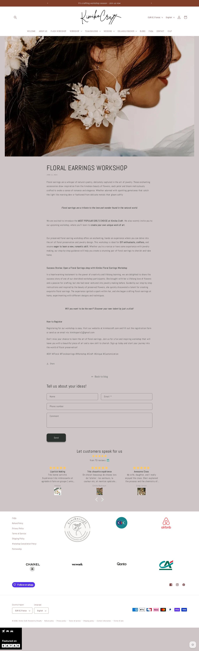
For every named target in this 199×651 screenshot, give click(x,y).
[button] (15, 17)
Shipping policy (88, 621)
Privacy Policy (18, 528)
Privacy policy (61, 621)
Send (56, 437)
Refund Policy (17, 523)
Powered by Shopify (35, 621)
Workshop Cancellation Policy (24, 544)
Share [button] (52, 363)
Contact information (104, 621)
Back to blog (101, 376)
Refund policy (49, 621)
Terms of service (75, 621)
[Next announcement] (151, 3)
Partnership (17, 549)
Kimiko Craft (23, 621)
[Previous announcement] (47, 3)
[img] (99, 456)
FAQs (14, 518)
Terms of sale (118, 621)
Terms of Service (19, 533)
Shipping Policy (18, 538)
